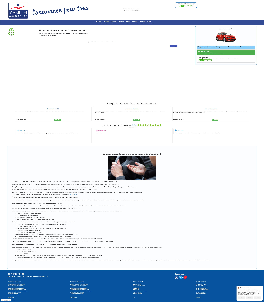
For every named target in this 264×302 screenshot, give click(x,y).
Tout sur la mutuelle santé (201, 284)
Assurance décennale (137, 293)
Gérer (258, 297)
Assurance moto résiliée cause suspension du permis (81, 290)
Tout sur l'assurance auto (201, 281)
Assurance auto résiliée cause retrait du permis (17, 289)
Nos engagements (73, 297)
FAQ (134, 297)
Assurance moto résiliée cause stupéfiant (78, 288)
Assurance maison (137, 283)
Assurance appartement (138, 281)
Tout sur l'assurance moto (201, 283)
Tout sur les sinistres (200, 285)
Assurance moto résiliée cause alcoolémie (78, 287)
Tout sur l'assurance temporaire (202, 289)
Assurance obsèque (137, 292)
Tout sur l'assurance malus (201, 288)
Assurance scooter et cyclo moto (76, 293)
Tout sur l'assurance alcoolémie (202, 287)
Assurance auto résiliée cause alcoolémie (16, 287)
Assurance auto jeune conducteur (14, 292)
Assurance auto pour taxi (13, 293)
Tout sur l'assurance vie (200, 292)
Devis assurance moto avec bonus (77, 281)
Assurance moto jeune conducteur (77, 292)
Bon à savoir (198, 297)
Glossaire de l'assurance (201, 293)
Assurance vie (136, 289)
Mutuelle (128, 22)
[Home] (48, 10)
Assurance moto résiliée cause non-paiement (79, 284)
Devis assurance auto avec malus (14, 283)
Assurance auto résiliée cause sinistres (15, 285)
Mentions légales (11, 297)
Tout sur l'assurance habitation (202, 290)
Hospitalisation (136, 288)
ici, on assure (73, 195)
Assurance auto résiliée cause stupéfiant (16, 288)
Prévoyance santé (136, 287)
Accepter (241, 297)
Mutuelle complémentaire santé (139, 285)
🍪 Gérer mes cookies (6, 300)
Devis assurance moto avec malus (77, 283)
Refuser (249, 297)
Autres (151, 22)
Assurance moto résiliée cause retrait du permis (79, 289)
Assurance (99, 22)
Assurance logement (137, 284)
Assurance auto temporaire (13, 294)
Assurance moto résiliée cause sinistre (78, 285)
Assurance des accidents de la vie (140, 290)
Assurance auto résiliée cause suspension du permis (18, 290)
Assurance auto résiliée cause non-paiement (16, 284)
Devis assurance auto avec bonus (14, 281)
